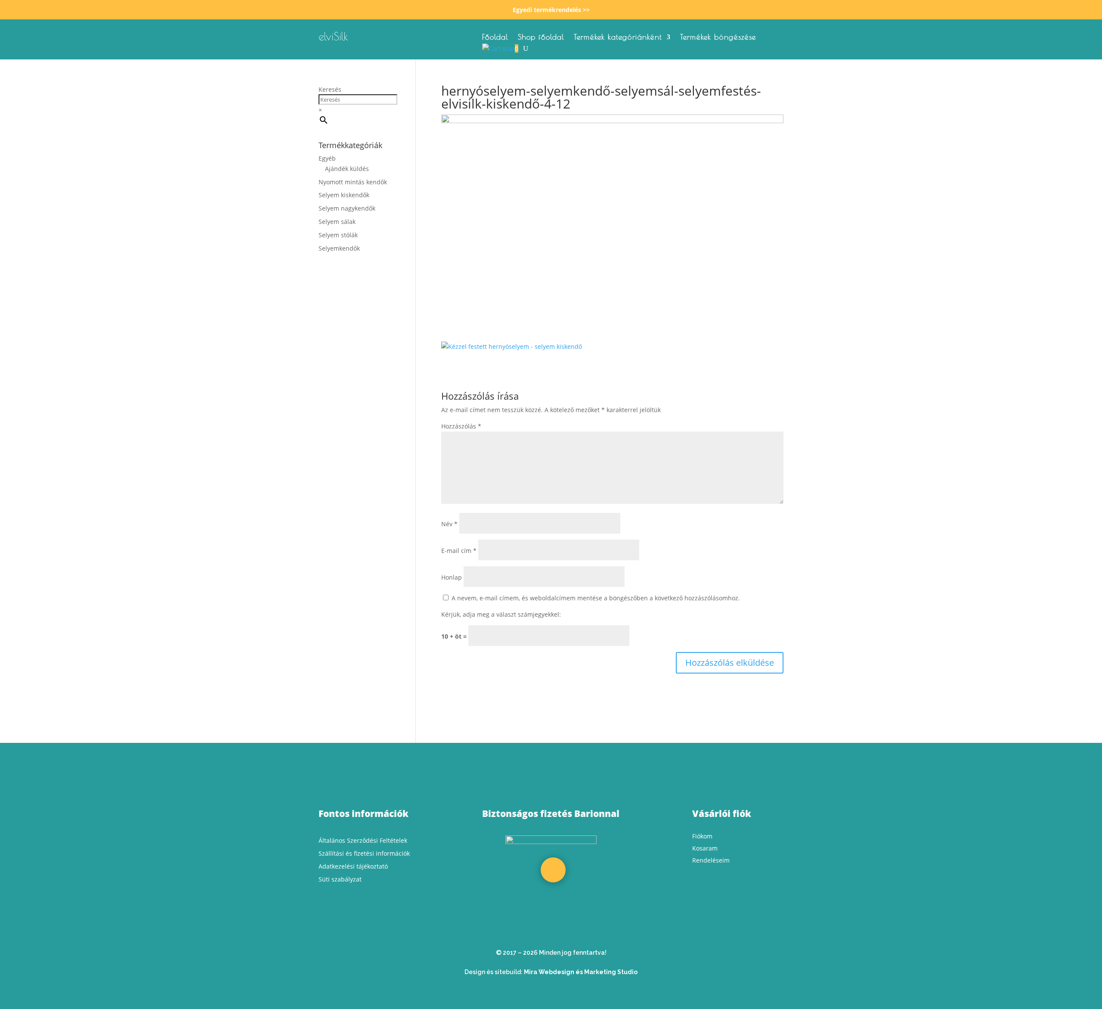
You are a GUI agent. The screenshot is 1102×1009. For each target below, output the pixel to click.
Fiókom (702, 836)
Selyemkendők (339, 248)
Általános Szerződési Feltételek (363, 840)
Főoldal (495, 37)
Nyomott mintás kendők (353, 182)
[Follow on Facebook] (553, 869)
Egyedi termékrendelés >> (551, 10)
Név (449, 524)
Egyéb (327, 158)
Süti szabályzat (340, 879)
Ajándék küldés (347, 169)
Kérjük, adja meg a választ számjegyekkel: (501, 614)
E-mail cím (459, 550)
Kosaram (705, 848)
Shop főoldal (541, 37)
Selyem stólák (338, 235)
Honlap (451, 577)
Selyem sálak (337, 221)
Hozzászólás (461, 426)
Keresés (330, 89)
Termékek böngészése (718, 37)
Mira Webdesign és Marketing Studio (581, 972)
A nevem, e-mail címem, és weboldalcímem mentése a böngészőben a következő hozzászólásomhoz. (596, 598)
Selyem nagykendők (347, 208)
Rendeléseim (711, 860)
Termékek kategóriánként (618, 37)
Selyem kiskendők (344, 195)
